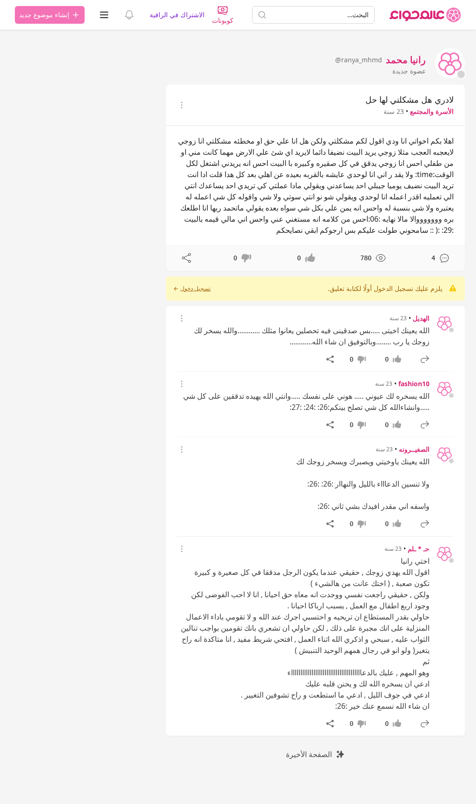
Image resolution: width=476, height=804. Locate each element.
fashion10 (414, 383)
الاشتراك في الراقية (177, 14)
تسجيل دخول (195, 288)
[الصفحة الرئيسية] (425, 14)
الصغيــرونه (414, 449)
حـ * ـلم (419, 548)
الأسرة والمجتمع (432, 111)
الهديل (421, 318)
